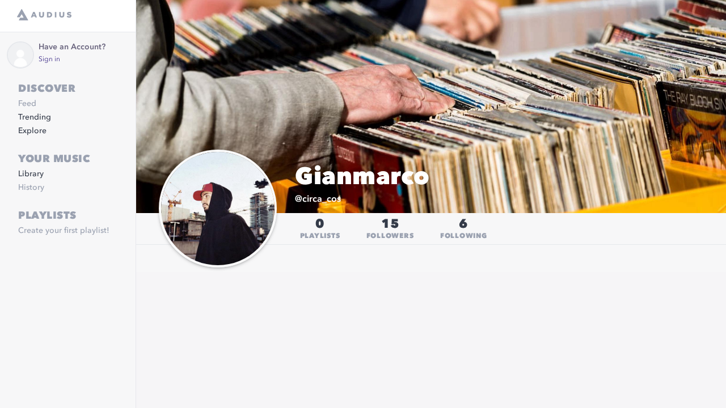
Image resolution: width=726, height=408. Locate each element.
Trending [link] (34, 117)
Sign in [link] (49, 59)
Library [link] (31, 174)
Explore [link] (32, 131)
